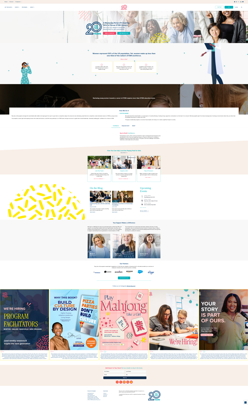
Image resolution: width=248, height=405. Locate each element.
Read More (92, 212)
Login (236, 7)
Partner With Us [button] (124, 277)
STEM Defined (90, 394)
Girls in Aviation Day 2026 (150, 204)
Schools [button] (11, 1)
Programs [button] (24, 7)
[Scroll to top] (245, 402)
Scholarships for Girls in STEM (93, 398)
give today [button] (148, 177)
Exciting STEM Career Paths (93, 397)
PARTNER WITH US (123, 33)
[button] (235, 1)
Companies (18, 1)
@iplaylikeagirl (131, 286)
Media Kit (105, 396)
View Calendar (143, 207)
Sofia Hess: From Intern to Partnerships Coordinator (122, 204)
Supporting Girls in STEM (92, 396)
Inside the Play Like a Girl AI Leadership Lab (100, 204)
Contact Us (105, 394)
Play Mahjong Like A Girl (149, 197)
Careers (104, 393)
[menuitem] (6, 2)
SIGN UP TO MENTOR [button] (123, 178)
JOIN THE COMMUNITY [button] (99, 178)
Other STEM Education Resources (94, 399)
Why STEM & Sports (91, 395)
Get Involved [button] (8, 7)
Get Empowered (91, 393)
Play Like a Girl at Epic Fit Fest (151, 200)
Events (17, 7)
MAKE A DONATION (109, 33)
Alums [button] (6, 1)
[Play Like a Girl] (124, 7)
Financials (105, 395)
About (32, 7)
